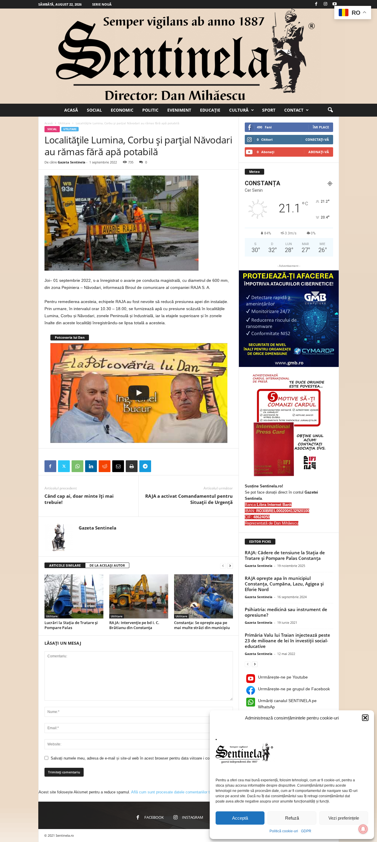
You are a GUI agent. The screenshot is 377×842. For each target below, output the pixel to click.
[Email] (118, 466)
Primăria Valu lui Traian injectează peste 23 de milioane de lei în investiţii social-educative (287, 640)
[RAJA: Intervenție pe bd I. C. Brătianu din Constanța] (138, 596)
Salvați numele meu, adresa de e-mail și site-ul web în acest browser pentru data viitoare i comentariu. (138, 758)
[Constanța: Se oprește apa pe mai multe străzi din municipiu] (203, 596)
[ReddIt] (104, 466)
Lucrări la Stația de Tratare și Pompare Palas (71, 625)
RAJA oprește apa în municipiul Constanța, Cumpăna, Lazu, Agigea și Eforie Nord (284, 583)
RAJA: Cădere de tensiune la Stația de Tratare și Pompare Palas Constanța (285, 555)
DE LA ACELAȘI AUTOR (107, 565)
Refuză (292, 818)
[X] (64, 466)
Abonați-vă (318, 152)
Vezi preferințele (343, 818)
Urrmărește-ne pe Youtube (283, 677)
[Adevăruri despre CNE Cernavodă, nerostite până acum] (138, 393)
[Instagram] (325, 4)
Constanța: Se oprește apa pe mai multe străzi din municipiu (202, 625)
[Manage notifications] (363, 829)
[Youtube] (334, 4)
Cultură (239, 110)
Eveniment (179, 110)
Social (94, 110)
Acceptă (240, 818)
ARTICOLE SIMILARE (65, 565)
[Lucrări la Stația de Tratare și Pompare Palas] (73, 596)
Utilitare (64, 123)
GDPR (306, 831)
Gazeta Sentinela (71, 162)
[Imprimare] (132, 466)
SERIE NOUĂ (102, 4)
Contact (293, 110)
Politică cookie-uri (283, 831)
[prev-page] (223, 566)
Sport (268, 110)
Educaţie (210, 110)
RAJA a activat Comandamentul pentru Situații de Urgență (189, 499)
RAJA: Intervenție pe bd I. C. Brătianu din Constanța (134, 625)
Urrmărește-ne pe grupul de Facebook (294, 688)
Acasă (71, 110)
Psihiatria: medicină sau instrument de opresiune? (286, 612)
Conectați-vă (317, 139)
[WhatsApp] (77, 466)
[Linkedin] (91, 466)
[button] (365, 718)
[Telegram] (145, 466)
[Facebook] (316, 4)
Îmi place (321, 127)
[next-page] (230, 566)
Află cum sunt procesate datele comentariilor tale (173, 792)
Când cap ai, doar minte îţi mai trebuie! (79, 499)
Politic (150, 110)
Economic (122, 110)
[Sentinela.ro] (188, 56)
